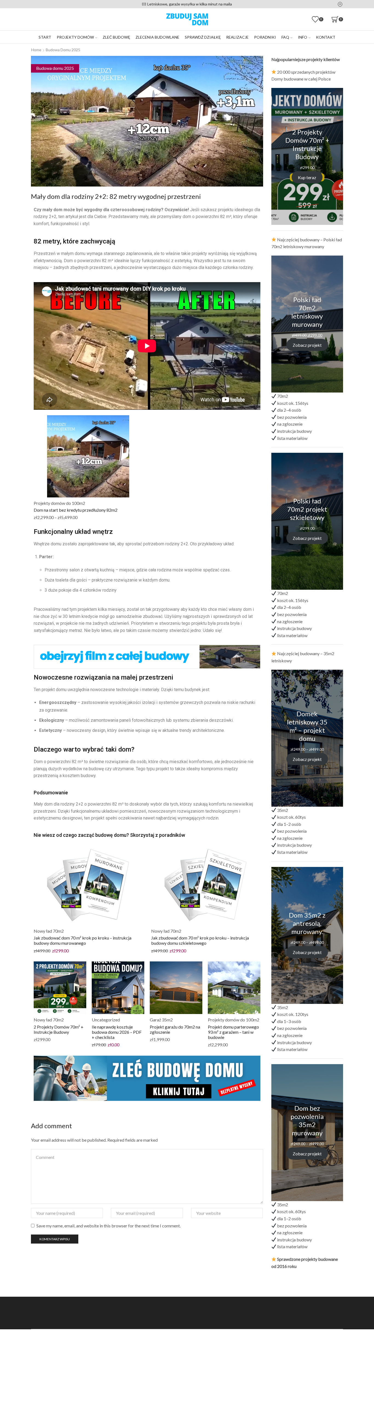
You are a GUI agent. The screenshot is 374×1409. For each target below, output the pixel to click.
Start (45, 37)
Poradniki (265, 37)
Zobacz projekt (307, 344)
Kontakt (325, 37)
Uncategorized (106, 1019)
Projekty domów (75, 37)
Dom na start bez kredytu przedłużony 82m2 (75, 509)
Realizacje (237, 37)
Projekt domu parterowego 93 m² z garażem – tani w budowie (233, 1032)
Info (302, 37)
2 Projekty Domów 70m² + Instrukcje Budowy (59, 1029)
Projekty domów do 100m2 (59, 503)
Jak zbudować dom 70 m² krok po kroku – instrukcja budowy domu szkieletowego (200, 940)
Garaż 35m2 (161, 1019)
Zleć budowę (116, 37)
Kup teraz (307, 177)
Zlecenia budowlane (157, 37)
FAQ (285, 37)
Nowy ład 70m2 (49, 930)
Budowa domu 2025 (63, 49)
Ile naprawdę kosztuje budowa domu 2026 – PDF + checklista (117, 1032)
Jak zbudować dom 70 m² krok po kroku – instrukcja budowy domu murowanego (82, 940)
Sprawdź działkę (203, 37)
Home (36, 49)
